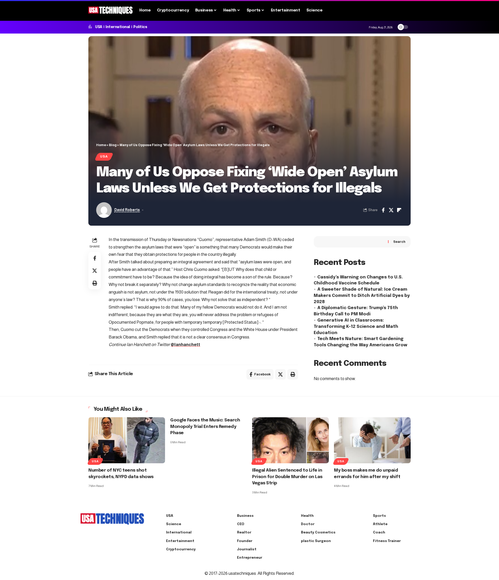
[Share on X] (391, 210)
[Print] (94, 283)
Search (399, 242)
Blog (113, 145)
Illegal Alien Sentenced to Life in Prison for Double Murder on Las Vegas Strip (287, 476)
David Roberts (127, 210)
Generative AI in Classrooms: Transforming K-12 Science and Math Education (356, 326)
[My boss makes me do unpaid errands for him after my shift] (372, 440)
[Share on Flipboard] (399, 210)
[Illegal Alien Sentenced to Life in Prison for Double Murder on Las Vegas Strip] (290, 440)
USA (98, 27)
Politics (140, 27)
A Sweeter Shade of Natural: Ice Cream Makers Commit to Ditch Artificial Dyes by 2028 (362, 295)
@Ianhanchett (185, 344)
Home (101, 145)
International (118, 27)
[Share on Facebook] (383, 210)
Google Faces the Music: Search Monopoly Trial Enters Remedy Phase (205, 426)
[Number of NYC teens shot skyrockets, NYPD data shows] (126, 440)
